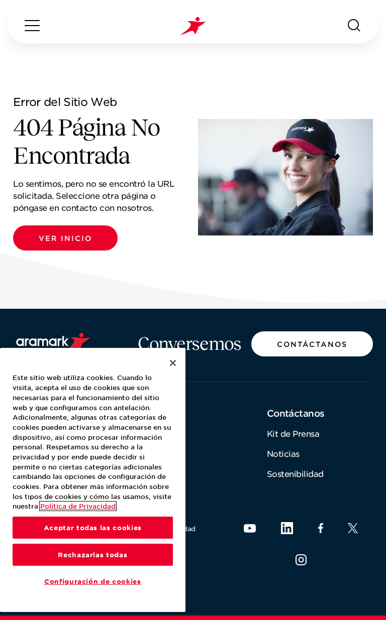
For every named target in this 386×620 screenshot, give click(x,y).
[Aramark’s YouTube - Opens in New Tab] (250, 528)
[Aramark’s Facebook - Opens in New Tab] (320, 528)
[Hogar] (193, 26)
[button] (65, 238)
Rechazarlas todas (92, 555)
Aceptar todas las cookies (93, 528)
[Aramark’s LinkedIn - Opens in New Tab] (287, 528)
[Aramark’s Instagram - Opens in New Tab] (301, 559)
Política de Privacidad (78, 506)
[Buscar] (354, 25)
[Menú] (32, 26)
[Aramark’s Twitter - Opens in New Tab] (353, 528)
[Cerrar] (173, 363)
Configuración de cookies (92, 581)
